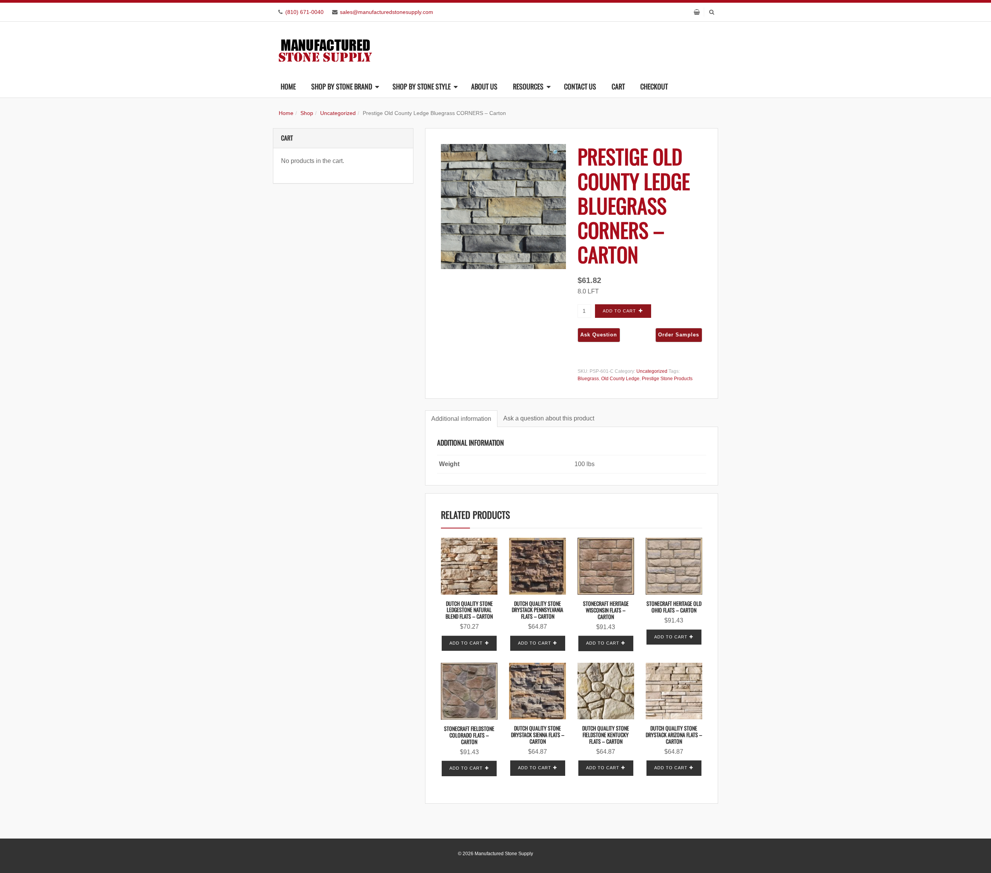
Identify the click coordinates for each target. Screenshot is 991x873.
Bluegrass (588, 378)
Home (288, 86)
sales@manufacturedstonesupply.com (386, 12)
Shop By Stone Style (422, 86)
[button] (556, 153)
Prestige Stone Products (667, 378)
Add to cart (619, 311)
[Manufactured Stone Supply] (325, 48)
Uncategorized (338, 113)
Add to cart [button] (466, 643)
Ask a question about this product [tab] (548, 418)
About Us (484, 86)
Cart (618, 86)
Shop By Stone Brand (341, 86)
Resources (528, 86)
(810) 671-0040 (304, 12)
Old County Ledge (620, 378)
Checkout (654, 86)
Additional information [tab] (461, 418)
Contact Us (580, 86)
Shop (306, 113)
